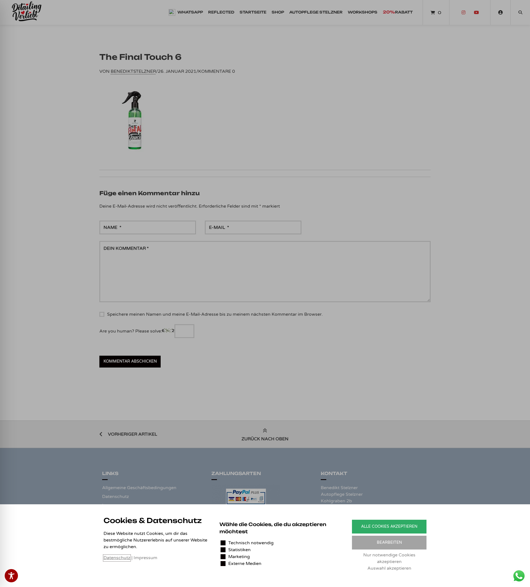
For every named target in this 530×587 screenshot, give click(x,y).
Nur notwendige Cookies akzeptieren (389, 558)
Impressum (145, 558)
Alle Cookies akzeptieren (389, 526)
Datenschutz (117, 558)
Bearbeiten (389, 542)
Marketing (239, 556)
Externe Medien (244, 563)
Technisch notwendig (251, 543)
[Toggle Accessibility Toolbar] (11, 576)
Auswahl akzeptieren (389, 568)
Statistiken (239, 550)
